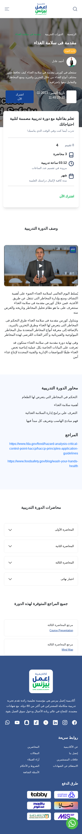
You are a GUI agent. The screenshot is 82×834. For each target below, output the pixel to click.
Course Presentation (61, 630)
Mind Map (67, 649)
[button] (7, 9)
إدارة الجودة (70, 51)
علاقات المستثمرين (67, 759)
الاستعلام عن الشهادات (65, 765)
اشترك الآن (67, 196)
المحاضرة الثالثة (65, 562)
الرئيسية (71, 34)
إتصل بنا (73, 753)
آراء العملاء (33, 759)
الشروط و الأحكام (29, 765)
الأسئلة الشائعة (31, 772)
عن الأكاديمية (71, 746)
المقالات (34, 753)
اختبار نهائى (67, 579)
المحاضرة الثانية (65, 546)
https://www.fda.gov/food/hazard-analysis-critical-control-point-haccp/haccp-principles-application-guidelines (43, 448)
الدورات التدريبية (54, 34)
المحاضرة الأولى (64, 529)
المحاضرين (33, 746)
